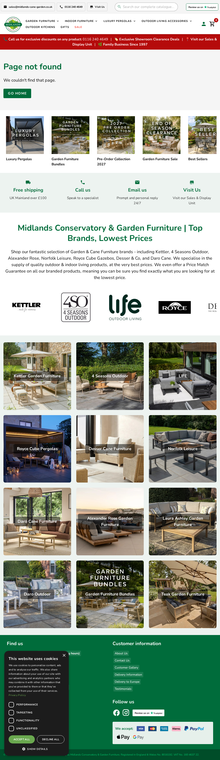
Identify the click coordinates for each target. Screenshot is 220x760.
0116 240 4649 (73, 7)
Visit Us (100, 7)
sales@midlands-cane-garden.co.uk (30, 7)
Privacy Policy (17, 695)
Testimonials (123, 689)
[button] (36, 748)
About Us (121, 653)
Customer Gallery (126, 668)
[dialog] (36, 703)
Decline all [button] (50, 739)
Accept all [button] (22, 739)
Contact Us (122, 660)
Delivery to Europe (127, 682)
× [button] (64, 655)
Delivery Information (128, 675)
